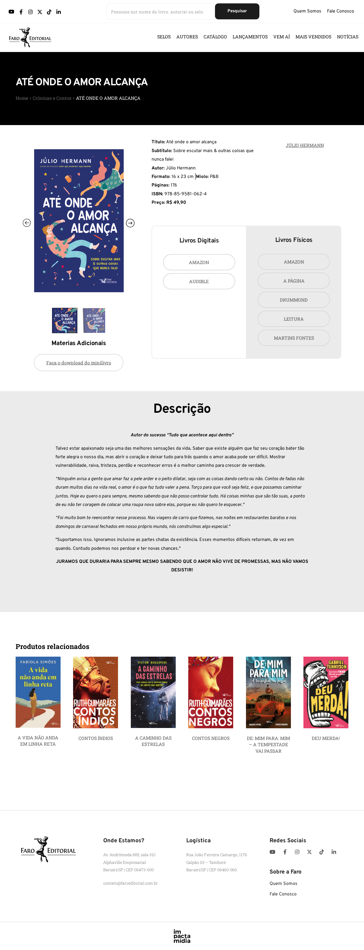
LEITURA (294, 319)
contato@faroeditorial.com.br (130, 883)
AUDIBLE (199, 281)
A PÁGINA (294, 281)
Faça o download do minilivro (78, 363)
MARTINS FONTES (294, 338)
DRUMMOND (294, 300)
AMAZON (199, 262)
